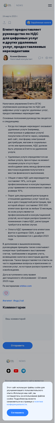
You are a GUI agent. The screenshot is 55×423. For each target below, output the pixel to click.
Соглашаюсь (17, 412)
